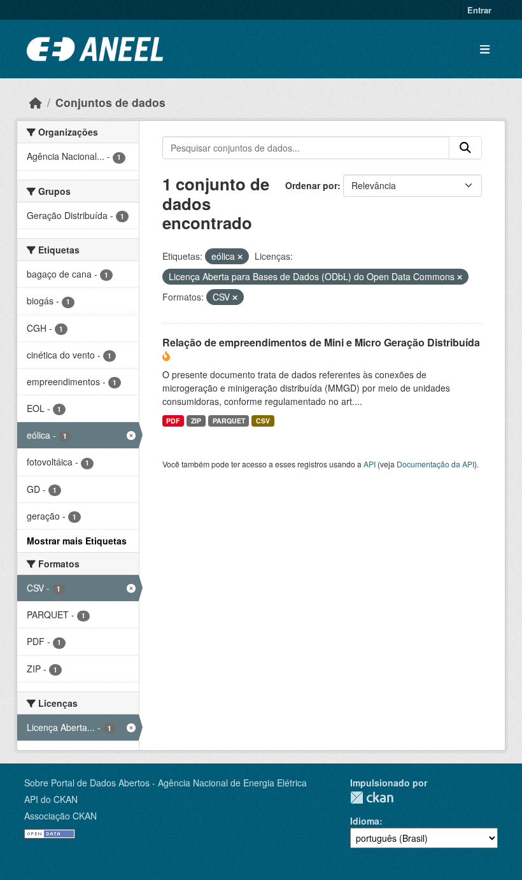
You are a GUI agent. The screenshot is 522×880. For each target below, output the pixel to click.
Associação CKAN (60, 815)
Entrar (479, 10)
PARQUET (229, 420)
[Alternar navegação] (485, 49)
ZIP (196, 420)
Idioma (364, 820)
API (369, 463)
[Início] (35, 102)
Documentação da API (435, 463)
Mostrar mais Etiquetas (77, 540)
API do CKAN (51, 799)
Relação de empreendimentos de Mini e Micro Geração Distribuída (321, 342)
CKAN (371, 797)
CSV (263, 420)
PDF (173, 420)
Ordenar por (311, 185)
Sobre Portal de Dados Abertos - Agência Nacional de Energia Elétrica (165, 782)
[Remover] (240, 257)
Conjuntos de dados (110, 102)
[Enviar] (465, 147)
